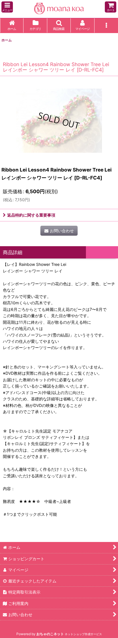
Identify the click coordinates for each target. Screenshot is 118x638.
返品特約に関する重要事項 (31, 215)
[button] (7, 7)
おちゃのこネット (50, 634)
